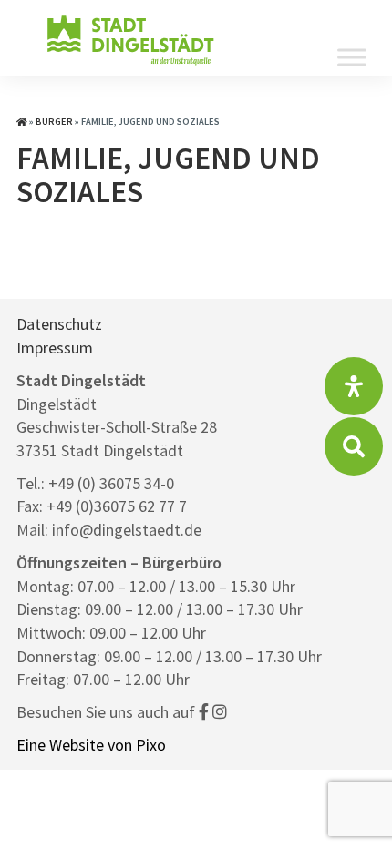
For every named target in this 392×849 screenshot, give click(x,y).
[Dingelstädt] (130, 63)
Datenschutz (59, 323)
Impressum (54, 347)
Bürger (54, 122)
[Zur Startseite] (21, 122)
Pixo (151, 744)
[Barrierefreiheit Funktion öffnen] (354, 386)
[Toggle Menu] (351, 57)
